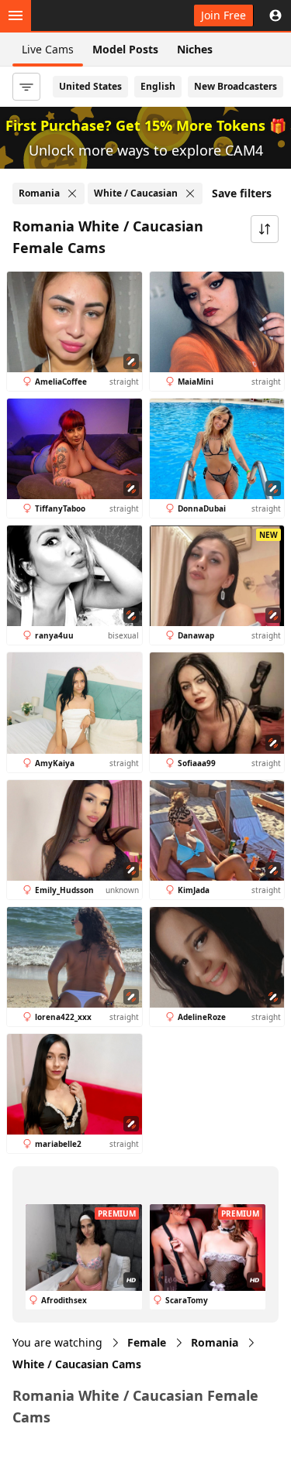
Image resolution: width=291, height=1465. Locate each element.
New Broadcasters (235, 86)
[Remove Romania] (72, 193)
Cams (76, 1364)
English (157, 86)
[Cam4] (83, 15)
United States (90, 86)
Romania (214, 1342)
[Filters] (26, 87)
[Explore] (15, 15)
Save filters (242, 193)
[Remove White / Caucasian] (190, 193)
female (146, 1342)
